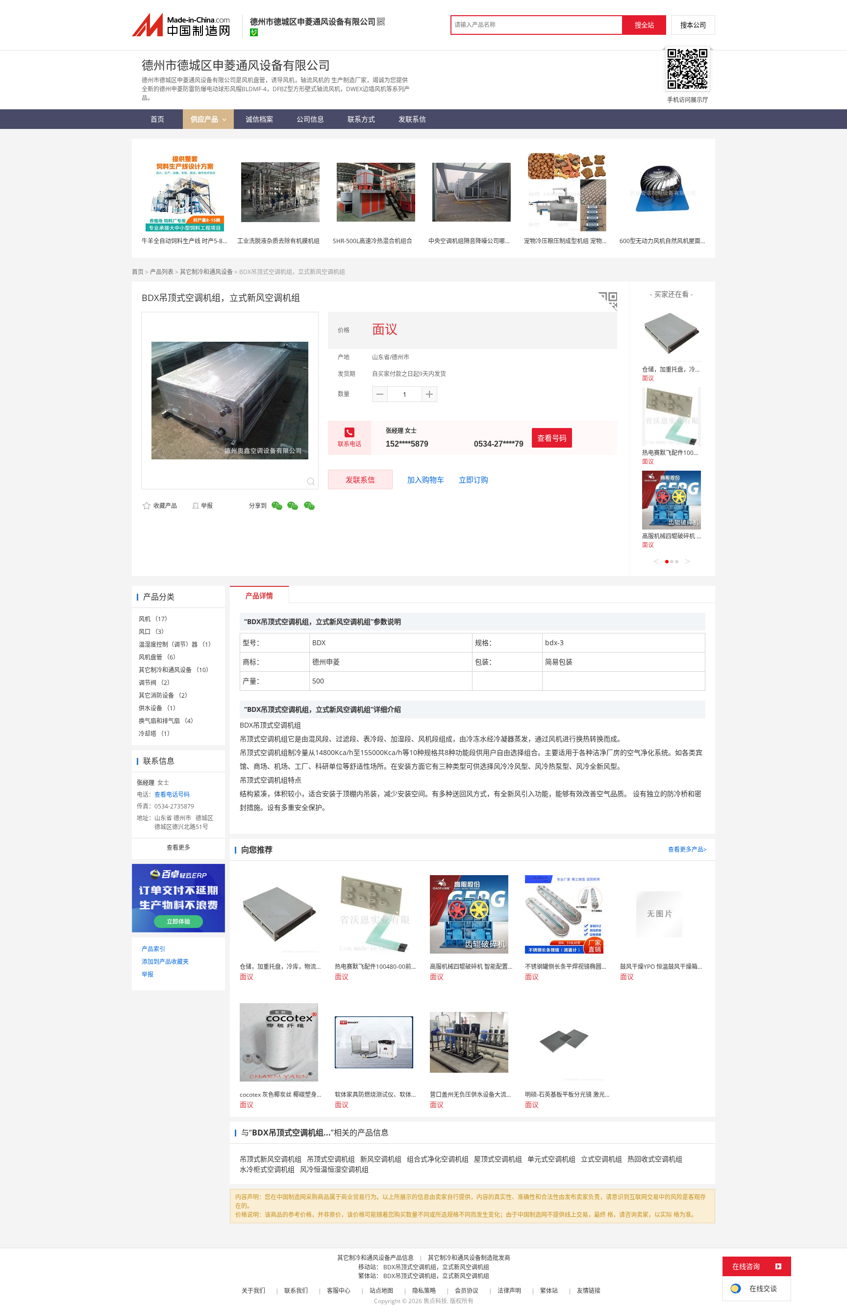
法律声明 (509, 1290)
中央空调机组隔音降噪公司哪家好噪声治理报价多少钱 (499, 241)
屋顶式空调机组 (498, 1158)
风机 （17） (155, 619)
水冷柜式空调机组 (267, 1169)
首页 (138, 272)
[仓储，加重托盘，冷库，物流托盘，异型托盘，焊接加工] (671, 333)
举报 (207, 506)
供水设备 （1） (159, 708)
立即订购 (473, 479)
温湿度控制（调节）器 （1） (176, 644)
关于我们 (253, 1290)
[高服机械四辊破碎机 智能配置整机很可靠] (671, 500)
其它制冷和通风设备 (206, 272)
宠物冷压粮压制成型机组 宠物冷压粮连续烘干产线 (589, 241)
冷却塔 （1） (156, 734)
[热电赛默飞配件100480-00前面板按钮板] (671, 416)
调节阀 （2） (156, 683)
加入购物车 (425, 479)
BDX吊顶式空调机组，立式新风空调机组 (436, 1267)
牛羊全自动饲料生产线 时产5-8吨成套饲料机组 (203, 241)
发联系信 (360, 479)
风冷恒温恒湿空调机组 (334, 1169)
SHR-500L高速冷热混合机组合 (372, 241)
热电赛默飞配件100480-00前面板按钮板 (695, 453)
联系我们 (296, 1290)
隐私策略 (424, 1290)
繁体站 (549, 1290)
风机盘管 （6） (159, 657)
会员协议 (466, 1290)
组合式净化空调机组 (438, 1158)
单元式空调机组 (551, 1158)
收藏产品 (164, 506)
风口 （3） (153, 632)
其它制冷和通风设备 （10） (175, 670)
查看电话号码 (172, 794)
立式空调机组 (601, 1158)
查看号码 (552, 438)
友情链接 (588, 1290)
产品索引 (153, 949)
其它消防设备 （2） (165, 695)
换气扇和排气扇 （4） (168, 721)
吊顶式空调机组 (331, 1158)
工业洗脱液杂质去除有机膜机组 (278, 241)
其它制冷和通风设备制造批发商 (469, 1258)
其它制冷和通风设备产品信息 (375, 1258)
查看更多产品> (687, 849)
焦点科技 (435, 1301)
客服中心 (338, 1290)
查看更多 (178, 847)
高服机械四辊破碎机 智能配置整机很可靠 (695, 536)
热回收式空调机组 (654, 1158)
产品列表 (162, 272)
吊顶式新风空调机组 (270, 1158)
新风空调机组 (380, 1158)
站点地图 (381, 1290)
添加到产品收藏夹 (165, 962)
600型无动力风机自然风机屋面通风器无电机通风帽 (686, 241)
